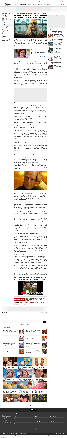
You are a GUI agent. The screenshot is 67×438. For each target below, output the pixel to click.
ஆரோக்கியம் (47, 4)
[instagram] (62, 1)
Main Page (4, 433)
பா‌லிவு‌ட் (36, 426)
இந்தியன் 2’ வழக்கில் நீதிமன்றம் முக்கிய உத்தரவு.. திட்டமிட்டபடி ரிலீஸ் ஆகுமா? (7, 31)
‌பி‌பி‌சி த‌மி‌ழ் (10, 13)
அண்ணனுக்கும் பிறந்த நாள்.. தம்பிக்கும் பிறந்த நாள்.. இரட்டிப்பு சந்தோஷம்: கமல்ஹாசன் (6, 40)
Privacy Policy (25, 433)
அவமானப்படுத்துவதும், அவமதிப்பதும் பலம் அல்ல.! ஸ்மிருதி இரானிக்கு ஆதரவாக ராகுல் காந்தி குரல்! (35, 299)
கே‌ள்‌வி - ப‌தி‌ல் (52, 419)
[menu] (3, 4)
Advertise (12, 433)
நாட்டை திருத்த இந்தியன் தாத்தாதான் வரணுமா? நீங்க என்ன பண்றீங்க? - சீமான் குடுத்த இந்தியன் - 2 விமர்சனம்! (6, 28)
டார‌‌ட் (50, 418)
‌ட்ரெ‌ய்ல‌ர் (36, 429)
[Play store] (62, 4)
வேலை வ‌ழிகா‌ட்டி (17, 418)
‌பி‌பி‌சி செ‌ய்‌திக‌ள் (17, 13)
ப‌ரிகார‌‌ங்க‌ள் (51, 421)
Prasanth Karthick (6, 16)
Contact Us (20, 433)
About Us (8, 433)
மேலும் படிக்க (53, 30)
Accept (1, 437)
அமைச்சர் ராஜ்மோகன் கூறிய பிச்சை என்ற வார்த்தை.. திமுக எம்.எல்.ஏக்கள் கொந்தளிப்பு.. (55, 55)
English (24, 1)
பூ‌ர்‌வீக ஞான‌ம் (52, 423)
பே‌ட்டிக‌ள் (36, 416)
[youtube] (64, 1)
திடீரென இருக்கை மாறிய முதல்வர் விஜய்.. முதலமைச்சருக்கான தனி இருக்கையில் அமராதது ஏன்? (55, 63)
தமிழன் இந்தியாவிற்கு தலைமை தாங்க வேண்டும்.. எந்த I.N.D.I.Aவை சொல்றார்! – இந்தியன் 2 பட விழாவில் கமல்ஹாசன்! (6, 37)
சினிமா (34, 4)
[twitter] (60, 1)
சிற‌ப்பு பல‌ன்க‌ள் (52, 416)
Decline (5, 437)
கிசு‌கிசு (35, 418)
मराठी (30, 1)
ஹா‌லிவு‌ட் (36, 424)
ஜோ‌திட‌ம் (40, 4)
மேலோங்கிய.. (23, 304)
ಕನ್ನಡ (39, 1)
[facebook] (58, 1)
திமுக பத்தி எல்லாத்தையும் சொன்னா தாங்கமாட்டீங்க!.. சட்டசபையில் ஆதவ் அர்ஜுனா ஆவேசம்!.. (55, 32)
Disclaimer (16, 433)
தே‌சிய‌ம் (15, 419)
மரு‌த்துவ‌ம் (16, 304)
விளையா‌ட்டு (23, 4)
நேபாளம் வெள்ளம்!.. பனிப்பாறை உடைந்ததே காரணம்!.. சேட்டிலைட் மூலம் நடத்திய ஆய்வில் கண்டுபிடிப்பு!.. (56, 48)
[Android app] (33, 410)
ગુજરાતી (42, 1)
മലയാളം (36, 1)
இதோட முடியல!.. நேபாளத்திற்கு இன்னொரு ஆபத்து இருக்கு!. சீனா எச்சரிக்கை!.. (56, 40)
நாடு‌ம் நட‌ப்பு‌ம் (16, 424)
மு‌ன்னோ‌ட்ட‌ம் (37, 421)
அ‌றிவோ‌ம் (16, 423)
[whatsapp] (10, 22)
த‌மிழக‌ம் (29, 4)
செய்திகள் (15, 4)
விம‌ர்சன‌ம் (36, 419)
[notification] (64, 4)
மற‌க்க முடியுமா (37, 428)
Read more (23, 292)
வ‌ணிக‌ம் (15, 416)
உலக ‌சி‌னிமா (37, 423)
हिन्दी (21, 1)
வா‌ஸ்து (50, 426)
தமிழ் (28, 1)
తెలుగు (33, 1)
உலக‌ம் (15, 421)
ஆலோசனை (51, 424)
